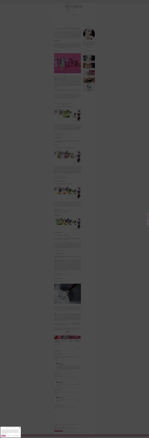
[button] (19, 427)
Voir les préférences (16, 435)
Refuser (8, 435)
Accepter (3, 435)
